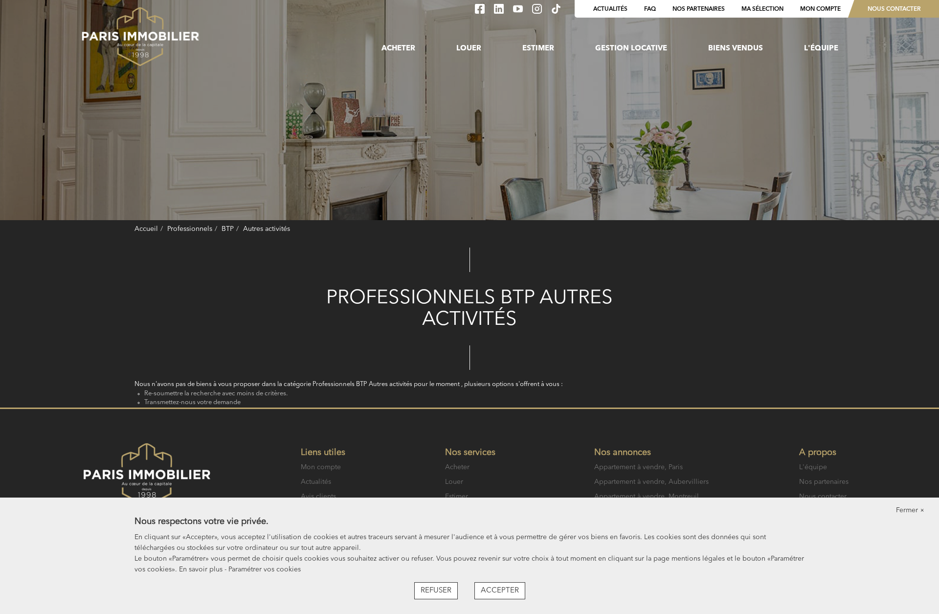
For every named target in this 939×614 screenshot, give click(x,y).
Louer (468, 48)
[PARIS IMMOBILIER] (140, 36)
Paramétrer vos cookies (264, 569)
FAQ (650, 9)
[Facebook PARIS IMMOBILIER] (481, 11)
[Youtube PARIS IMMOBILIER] (519, 11)
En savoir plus (201, 569)
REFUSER (436, 590)
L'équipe (821, 48)
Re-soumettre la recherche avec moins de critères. (216, 393)
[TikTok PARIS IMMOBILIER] (556, 11)
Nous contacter (894, 9)
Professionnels (189, 229)
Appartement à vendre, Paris (638, 467)
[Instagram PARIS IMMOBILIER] (538, 11)
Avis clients (318, 496)
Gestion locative (631, 48)
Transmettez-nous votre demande (192, 402)
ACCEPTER (500, 590)
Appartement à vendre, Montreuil (646, 496)
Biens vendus (735, 48)
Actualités (610, 9)
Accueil (146, 229)
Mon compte (820, 9)
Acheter (398, 48)
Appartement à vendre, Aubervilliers (651, 481)
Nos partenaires (698, 9)
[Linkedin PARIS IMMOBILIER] (500, 11)
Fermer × (910, 510)
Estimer (538, 48)
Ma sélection (762, 9)
